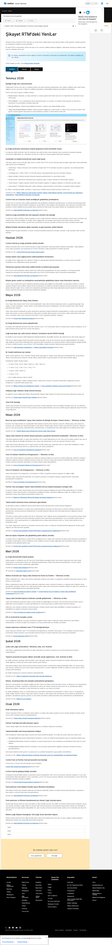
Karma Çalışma (52, 906)
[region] (24, 940)
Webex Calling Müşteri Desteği (52, 193)
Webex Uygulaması (10, 886)
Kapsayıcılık (70, 896)
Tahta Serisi (39, 893)
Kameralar (39, 885)
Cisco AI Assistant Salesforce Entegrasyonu (27, 465)
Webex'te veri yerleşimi (23, 699)
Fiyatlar (9, 882)
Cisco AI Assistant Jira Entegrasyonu (24, 482)
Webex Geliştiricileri (73, 905)
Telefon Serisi (38, 897)
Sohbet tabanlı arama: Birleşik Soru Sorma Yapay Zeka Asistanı (35, 431)
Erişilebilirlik (70, 893)
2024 (9, 831)
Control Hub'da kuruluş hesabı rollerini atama (30, 252)
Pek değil (54, 856)
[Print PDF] (73, 26)
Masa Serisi (39, 887)
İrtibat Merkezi (26, 903)
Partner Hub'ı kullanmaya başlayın (23, 318)
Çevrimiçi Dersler (72, 887)
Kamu (49, 890)
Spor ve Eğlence (52, 895)
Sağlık (49, 887)
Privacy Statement (8, 942)
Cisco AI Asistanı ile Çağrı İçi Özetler (24, 591)
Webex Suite (25, 882)
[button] (102, 3)
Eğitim (49, 884)
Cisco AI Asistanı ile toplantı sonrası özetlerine (27, 612)
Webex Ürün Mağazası (98, 897)
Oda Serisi (39, 890)
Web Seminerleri (25, 897)
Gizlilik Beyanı (68, 930)
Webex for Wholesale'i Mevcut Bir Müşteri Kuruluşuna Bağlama (32, 497)
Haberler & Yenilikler (73, 908)
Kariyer (94, 900)
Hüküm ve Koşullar (59, 930)
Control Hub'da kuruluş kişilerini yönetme (26, 782)
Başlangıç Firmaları (53, 904)
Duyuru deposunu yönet (20, 636)
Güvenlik (24, 908)
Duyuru (36, 69)
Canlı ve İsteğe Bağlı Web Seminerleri (74, 900)
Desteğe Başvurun (97, 885)
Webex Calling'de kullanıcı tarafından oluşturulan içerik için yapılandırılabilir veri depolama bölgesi (46, 755)
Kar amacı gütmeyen (54, 901)
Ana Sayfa (4, 11)
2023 (9, 834)
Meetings (9, 889)
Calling (9, 891)
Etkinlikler (24, 900)
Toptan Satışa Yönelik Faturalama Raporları (26, 718)
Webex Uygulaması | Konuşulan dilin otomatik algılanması (34, 676)
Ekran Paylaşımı (11, 897)
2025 (9, 827)
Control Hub (25, 911)
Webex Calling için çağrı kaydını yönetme (29, 193)
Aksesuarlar (39, 900)
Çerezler (75, 930)
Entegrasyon (71, 890)
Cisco (94, 882)
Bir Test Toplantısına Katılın (75, 885)
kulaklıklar (38, 882)
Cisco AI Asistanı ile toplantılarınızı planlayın (27, 450)
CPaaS (24, 905)
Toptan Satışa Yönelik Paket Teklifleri (25, 397)
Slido (23, 893)
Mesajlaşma (10, 894)
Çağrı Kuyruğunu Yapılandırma (22, 347)
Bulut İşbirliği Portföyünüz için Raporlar (27, 195)
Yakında (24, 69)
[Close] (46, 937)
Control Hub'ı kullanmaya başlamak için (18, 766)
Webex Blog (95, 890)
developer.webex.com (23, 571)
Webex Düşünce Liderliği (97, 894)
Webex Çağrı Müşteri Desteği (43, 347)
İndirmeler (70, 882)
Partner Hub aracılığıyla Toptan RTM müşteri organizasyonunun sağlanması (36, 531)
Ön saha (50, 898)
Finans (50, 892)
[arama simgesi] (86, 3)
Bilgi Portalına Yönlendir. (32, 63)
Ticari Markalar (82, 930)
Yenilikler (12, 69)
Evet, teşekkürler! (36, 856)
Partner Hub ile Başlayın (20, 567)
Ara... (88, 3)
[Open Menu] (107, 3)
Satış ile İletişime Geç (98, 887)
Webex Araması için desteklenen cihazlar (26, 386)
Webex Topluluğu (72, 903)
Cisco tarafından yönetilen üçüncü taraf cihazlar (56, 386)
